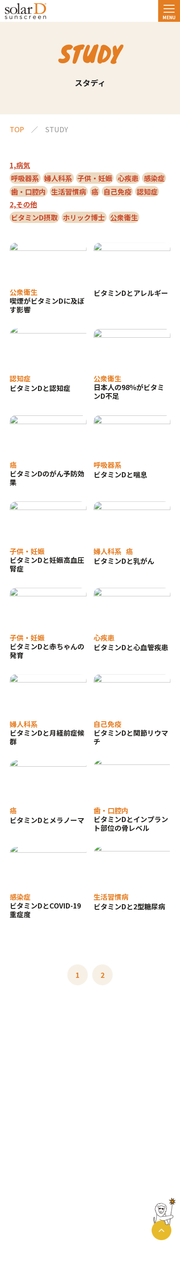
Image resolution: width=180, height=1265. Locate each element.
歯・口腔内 (28, 191)
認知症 (147, 191)
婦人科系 (58, 178)
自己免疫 (118, 191)
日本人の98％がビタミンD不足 (128, 391)
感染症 (154, 178)
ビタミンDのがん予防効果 (47, 478)
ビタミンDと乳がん (123, 560)
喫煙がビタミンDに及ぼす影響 (47, 305)
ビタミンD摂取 (34, 217)
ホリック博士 (84, 217)
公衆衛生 (124, 217)
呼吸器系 (25, 178)
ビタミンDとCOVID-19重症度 (45, 910)
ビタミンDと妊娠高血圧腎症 (47, 564)
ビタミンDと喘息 (120, 474)
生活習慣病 (68, 191)
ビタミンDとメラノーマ (47, 820)
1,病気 (20, 165)
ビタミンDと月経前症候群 (47, 737)
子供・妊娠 (94, 178)
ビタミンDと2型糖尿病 (129, 906)
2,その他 (23, 204)
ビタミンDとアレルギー (130, 292)
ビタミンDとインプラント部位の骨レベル (130, 823)
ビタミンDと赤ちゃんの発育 (47, 650)
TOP (17, 129)
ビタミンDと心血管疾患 (130, 647)
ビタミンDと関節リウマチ (130, 737)
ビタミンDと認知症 (40, 388)
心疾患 (128, 178)
